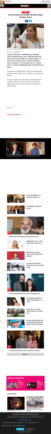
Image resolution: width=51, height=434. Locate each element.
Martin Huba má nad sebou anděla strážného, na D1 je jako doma (34, 311)
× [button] (49, 413)
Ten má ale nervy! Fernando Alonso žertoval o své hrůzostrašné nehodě (35, 265)
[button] (25, 420)
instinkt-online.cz (11, 412)
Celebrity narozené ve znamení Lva (33, 156)
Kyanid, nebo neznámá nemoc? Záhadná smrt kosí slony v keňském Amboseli (34, 409)
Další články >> (25, 354)
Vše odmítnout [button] (30, 429)
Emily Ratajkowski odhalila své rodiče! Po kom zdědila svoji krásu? (34, 300)
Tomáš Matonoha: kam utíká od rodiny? (14, 156)
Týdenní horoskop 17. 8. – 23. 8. (14, 410)
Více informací (26, 418)
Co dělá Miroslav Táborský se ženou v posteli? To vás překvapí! (24, 350)
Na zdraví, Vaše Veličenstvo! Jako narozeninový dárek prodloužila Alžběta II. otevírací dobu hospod (34, 322)
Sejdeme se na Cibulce (21, 382)
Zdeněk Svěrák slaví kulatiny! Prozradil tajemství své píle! (24, 236)
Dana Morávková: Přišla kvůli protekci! (33, 207)
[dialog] (25, 423)
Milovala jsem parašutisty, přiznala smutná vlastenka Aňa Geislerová (34, 254)
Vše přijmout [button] (20, 429)
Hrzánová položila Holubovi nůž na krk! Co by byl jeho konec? (24, 293)
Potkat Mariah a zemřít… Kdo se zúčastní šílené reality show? (34, 242)
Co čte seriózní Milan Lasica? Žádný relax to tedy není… (33, 196)
